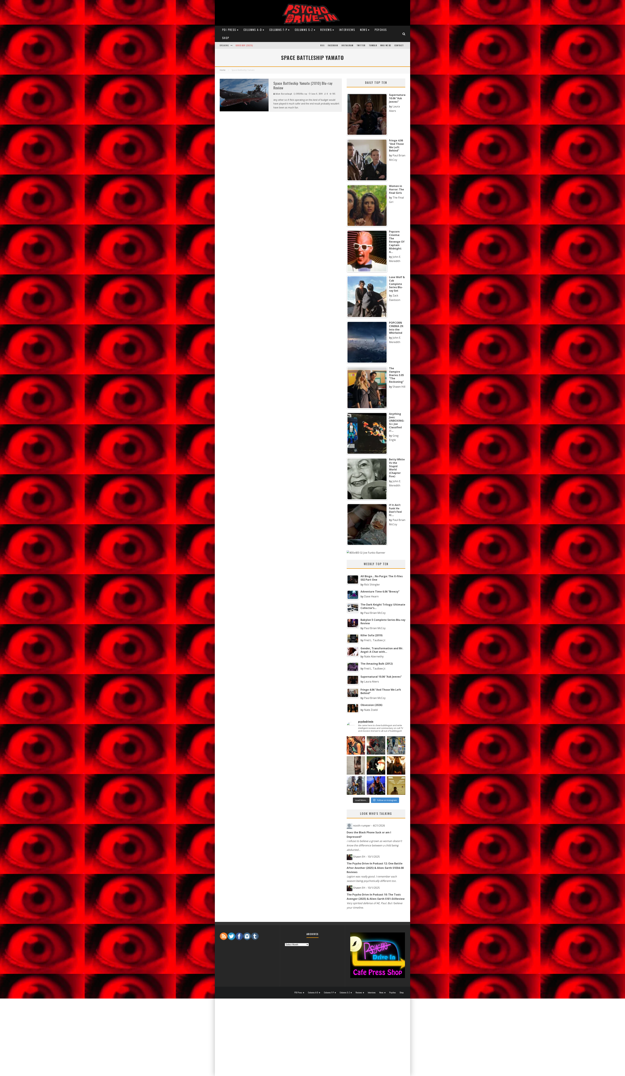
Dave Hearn (371, 596)
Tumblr (373, 45)
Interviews (347, 30)
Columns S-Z (304, 30)
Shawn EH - (366, 856)
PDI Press (229, 30)
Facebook (333, 45)
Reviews (326, 30)
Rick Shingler (372, 584)
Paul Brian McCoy (375, 613)
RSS (322, 45)
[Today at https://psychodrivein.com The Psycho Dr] (356, 765)
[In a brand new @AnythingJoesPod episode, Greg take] (376, 785)
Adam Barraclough (284, 93)
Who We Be (385, 45)
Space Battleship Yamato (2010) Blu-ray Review (303, 85)
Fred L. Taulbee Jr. (375, 640)
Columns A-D (252, 30)
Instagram (347, 45)
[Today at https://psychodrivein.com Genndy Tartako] (376, 765)
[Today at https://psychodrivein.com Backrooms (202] (396, 785)
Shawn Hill (399, 386)
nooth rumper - (369, 825)
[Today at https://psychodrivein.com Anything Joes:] (356, 745)
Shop (225, 38)
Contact (399, 45)
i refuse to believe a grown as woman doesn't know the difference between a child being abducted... (374, 845)
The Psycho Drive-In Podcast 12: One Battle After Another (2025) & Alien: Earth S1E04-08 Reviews (375, 868)
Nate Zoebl (371, 710)
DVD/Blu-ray (301, 94)
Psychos (381, 30)
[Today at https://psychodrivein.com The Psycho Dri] (376, 745)
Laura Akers (371, 681)
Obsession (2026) (245, 42)
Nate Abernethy (374, 656)
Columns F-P (278, 30)
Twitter (361, 45)
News (363, 30)
